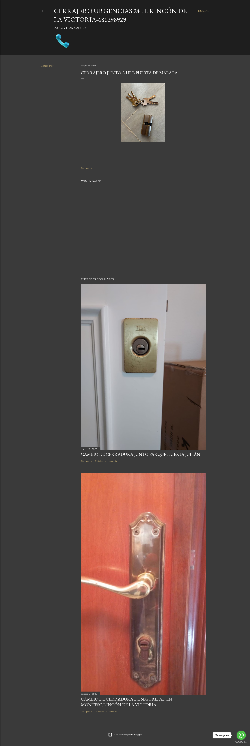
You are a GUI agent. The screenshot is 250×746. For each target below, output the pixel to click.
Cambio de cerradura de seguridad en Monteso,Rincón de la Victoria (126, 701)
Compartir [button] (47, 65)
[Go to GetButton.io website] (241, 742)
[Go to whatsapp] (241, 735)
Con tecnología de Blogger (128, 734)
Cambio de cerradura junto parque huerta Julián (140, 454)
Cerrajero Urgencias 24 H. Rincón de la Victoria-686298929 (120, 15)
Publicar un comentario (107, 461)
